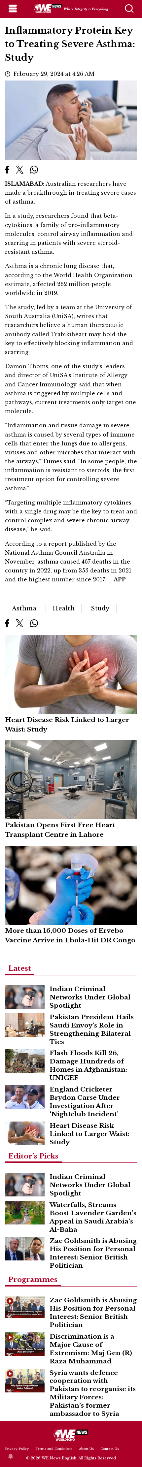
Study (100, 608)
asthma (24, 608)
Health (64, 608)
